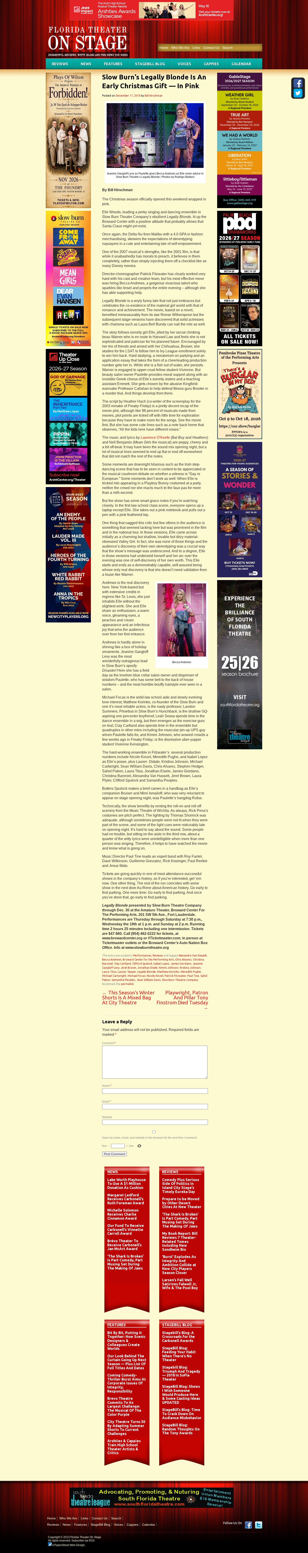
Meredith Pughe (191, 971)
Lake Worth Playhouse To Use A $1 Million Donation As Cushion (126, 1184)
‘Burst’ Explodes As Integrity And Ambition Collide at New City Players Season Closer (179, 1264)
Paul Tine (193, 975)
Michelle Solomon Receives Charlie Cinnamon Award (122, 1214)
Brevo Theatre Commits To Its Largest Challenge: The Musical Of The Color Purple (124, 1406)
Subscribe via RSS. (83, 1540)
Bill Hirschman (154, 95)
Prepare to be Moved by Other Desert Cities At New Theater (181, 1203)
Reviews (60, 64)
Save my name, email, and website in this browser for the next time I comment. (149, 1137)
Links (196, 47)
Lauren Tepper (127, 971)
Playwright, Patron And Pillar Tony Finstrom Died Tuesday (182, 1000)
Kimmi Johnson (168, 967)
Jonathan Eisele (148, 967)
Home (163, 47)
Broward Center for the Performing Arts (148, 959)
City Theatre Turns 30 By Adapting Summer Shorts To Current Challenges (126, 1428)
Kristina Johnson (190, 967)
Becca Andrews (111, 959)
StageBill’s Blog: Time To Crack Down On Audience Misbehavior (181, 1414)
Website (107, 1117)
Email (106, 1101)
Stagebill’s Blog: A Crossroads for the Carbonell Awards (178, 1337)
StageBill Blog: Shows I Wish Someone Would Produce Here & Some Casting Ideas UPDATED (181, 1394)
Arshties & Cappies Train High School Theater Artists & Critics (124, 1447)
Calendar (241, 64)
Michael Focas (136, 975)
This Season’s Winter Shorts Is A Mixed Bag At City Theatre (128, 997)
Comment (109, 1043)
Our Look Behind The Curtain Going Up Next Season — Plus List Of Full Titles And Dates (126, 1362)
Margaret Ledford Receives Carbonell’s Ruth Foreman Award (125, 1199)
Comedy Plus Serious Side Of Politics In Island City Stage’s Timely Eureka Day (180, 1186)
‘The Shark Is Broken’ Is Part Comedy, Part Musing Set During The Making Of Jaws (125, 1262)
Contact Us (211, 47)
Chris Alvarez (183, 959)
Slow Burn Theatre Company (180, 979)
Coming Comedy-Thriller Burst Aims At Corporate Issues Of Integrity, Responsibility (126, 1383)
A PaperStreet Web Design (68, 1545)
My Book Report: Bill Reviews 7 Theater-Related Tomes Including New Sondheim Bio (180, 1241)
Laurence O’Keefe (155, 437)
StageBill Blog (150, 64)
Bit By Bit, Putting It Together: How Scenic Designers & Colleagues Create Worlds (126, 1341)
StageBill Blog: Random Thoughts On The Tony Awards (181, 1429)
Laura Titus (109, 971)
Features (113, 64)
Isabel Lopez (161, 963)
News (86, 64)
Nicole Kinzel (155, 975)
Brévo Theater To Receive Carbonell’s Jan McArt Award (124, 1245)
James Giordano (181, 963)
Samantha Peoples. (124, 979)
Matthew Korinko (168, 971)
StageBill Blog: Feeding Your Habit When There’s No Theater (179, 1354)
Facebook (248, 1525)
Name (106, 1085)
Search (228, 47)
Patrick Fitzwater (175, 975)
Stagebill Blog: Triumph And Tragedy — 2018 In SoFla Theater (181, 1373)
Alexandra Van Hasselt (193, 955)
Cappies (211, 64)
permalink (127, 983)
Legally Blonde (146, 971)
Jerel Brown (128, 967)
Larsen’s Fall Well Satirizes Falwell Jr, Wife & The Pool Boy (180, 1284)
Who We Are (180, 47)
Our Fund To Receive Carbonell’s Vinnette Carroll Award (125, 1229)
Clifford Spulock (142, 963)
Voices (184, 64)
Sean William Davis (149, 979)
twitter (258, 1525)
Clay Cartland (122, 963)
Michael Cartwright (114, 975)
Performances (142, 955)
